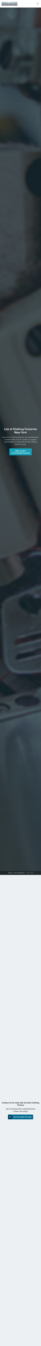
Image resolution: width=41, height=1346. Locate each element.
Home (10, 873)
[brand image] (9, 4)
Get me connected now (22, 1117)
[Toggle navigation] (37, 3)
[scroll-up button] (38, 1341)
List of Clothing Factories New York (20, 430)
